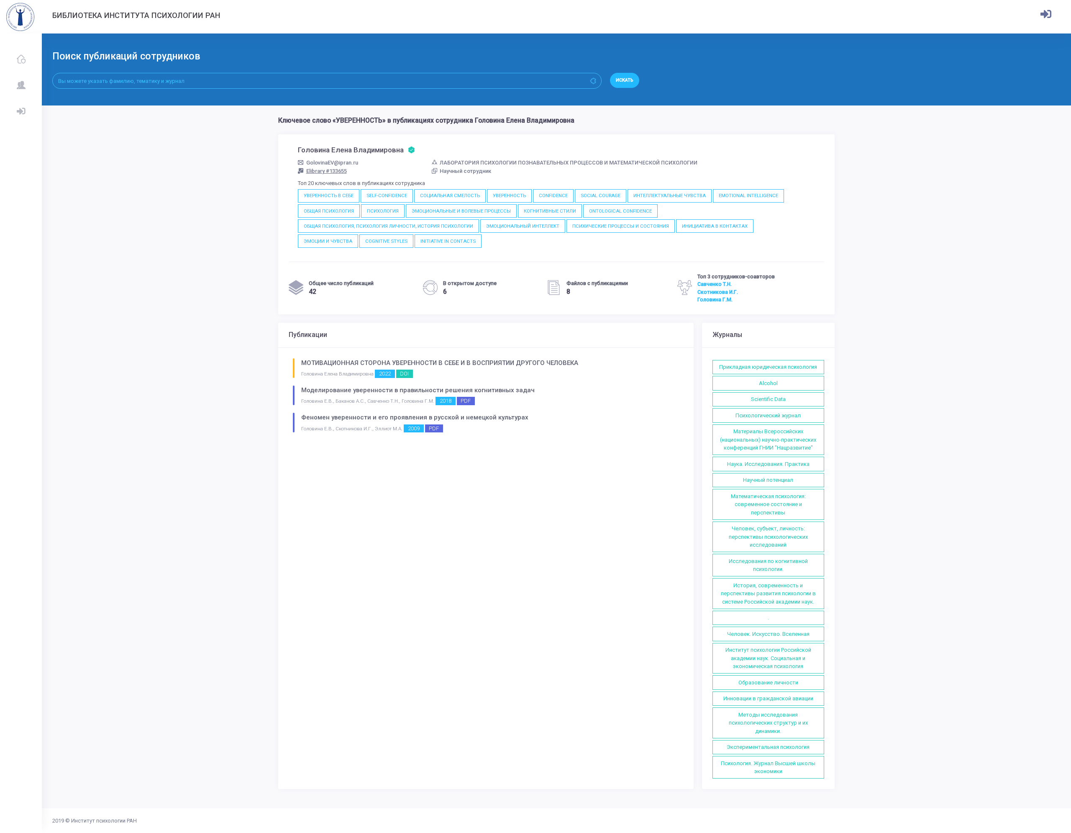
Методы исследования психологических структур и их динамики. (768, 723)
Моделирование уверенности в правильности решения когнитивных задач (418, 390)
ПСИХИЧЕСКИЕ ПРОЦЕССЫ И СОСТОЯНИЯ (620, 226)
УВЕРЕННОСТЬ (509, 195)
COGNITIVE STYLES (386, 241)
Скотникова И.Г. (717, 292)
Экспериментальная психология (768, 747)
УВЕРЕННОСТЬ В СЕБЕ (329, 195)
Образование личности (768, 682)
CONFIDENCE (553, 195)
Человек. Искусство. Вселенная (768, 634)
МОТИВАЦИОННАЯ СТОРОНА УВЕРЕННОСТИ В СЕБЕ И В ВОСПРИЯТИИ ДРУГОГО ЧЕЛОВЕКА (439, 363)
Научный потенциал (768, 480)
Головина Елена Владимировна (351, 150)
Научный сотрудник (465, 171)
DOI (404, 373)
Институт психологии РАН (104, 821)
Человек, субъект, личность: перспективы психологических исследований (768, 536)
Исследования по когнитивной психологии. (768, 565)
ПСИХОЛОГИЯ (383, 211)
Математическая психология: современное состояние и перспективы (768, 504)
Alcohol (768, 383)
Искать (624, 80)
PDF (466, 401)
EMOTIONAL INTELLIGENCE (748, 195)
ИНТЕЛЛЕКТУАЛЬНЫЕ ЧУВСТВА (669, 195)
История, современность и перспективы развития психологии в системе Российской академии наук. (768, 593)
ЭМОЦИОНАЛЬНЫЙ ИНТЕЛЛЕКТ (522, 226)
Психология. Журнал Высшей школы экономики (768, 767)
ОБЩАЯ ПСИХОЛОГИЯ (329, 211)
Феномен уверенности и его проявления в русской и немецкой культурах (414, 417)
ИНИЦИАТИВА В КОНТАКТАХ (715, 226)
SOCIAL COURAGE (600, 195)
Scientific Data (768, 399)
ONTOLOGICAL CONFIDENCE (620, 211)
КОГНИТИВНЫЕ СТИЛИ (550, 211)
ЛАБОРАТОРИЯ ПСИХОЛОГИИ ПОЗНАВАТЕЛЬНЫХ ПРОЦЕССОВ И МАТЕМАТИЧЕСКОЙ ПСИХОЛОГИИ (568, 162)
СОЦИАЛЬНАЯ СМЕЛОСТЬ (450, 195)
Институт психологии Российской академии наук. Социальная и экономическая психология (768, 658)
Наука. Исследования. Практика (768, 464)
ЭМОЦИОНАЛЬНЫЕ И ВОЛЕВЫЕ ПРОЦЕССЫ (461, 211)
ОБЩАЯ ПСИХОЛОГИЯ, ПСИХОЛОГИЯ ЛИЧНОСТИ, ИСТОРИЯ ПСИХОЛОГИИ (388, 226)
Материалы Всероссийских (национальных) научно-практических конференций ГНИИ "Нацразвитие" (768, 439)
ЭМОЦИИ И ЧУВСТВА (328, 241)
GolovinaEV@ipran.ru (332, 162)
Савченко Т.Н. (714, 284)
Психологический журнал (768, 415)
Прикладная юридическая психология (768, 367)
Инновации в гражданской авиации (768, 698)
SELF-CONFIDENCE (386, 195)
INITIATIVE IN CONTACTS (448, 241)
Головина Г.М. (715, 300)
